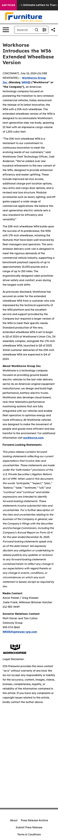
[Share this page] (53, 30)
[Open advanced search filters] (44, 29)
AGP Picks (8, 5)
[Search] (36, 29)
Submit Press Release (29, 827)
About (14, 820)
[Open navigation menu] (6, 30)
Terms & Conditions (29, 834)
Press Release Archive (34, 820)
